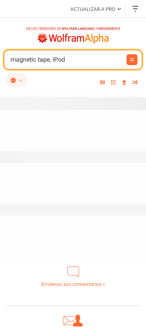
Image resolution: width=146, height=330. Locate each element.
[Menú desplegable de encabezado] (135, 9)
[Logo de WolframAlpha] (73, 38)
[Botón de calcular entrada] (132, 59)
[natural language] (16, 80)
